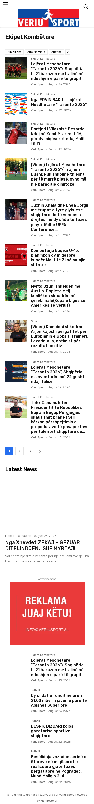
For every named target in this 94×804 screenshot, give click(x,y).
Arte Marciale (36, 52)
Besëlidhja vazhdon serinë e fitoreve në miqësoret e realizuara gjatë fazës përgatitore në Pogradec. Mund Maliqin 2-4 (58, 766)
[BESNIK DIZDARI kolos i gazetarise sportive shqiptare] (16, 730)
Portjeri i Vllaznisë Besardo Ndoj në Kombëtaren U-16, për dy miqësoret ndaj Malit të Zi (58, 136)
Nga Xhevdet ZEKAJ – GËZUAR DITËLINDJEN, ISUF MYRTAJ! (42, 545)
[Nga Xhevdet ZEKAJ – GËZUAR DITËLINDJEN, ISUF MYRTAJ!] (47, 503)
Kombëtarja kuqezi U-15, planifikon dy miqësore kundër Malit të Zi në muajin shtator (58, 257)
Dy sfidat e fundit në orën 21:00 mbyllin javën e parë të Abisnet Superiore (59, 700)
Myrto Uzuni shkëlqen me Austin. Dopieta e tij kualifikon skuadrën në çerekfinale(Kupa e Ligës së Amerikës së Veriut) (58, 296)
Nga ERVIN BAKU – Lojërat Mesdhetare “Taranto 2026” (59, 102)
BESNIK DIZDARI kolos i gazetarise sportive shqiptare (53, 731)
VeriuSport (38, 84)
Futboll (9, 535)
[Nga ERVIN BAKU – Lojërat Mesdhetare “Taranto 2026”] (16, 104)
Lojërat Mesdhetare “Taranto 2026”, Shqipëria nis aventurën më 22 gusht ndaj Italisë (57, 374)
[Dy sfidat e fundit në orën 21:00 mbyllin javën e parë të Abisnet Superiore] (16, 700)
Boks (34, 321)
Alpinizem (14, 52)
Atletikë (56, 52)
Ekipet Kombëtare (43, 58)
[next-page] (40, 451)
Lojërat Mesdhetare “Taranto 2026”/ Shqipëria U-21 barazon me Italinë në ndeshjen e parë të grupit (57, 71)
